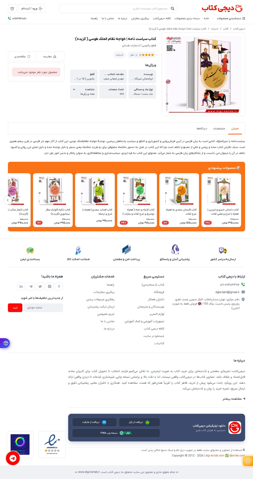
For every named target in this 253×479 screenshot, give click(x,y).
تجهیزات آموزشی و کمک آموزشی (144, 321)
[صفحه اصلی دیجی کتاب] (218, 8)
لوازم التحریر (156, 314)
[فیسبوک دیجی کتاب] (59, 286)
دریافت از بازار (136, 422)
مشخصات (219, 129)
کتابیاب (159, 343)
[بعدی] (8, 200)
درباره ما (109, 329)
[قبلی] (245, 200)
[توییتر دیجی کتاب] (40, 286)
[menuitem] (12, 8)
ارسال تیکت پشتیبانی (101, 307)
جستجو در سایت (153, 336)
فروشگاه (159, 292)
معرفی (235, 129)
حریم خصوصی (105, 314)
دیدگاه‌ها (202, 129)
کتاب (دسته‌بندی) (153, 285)
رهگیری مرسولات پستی (100, 299)
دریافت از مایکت (91, 422)
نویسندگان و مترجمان (150, 307)
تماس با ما (107, 321)
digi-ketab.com (215, 456)
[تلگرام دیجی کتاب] (31, 286)
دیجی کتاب (239, 28)
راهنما (110, 285)
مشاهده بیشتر (232, 398)
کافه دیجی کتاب (154, 329)
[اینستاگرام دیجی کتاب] (50, 286)
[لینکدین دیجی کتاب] (21, 286)
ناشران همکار (156, 299)
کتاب (225, 28)
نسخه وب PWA (109, 433)
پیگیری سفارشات (103, 292)
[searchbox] (118, 8)
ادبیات (214, 28)
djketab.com (237, 456)
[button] (231, 18)
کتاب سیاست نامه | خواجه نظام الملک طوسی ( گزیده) (177, 28)
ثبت (15, 308)
